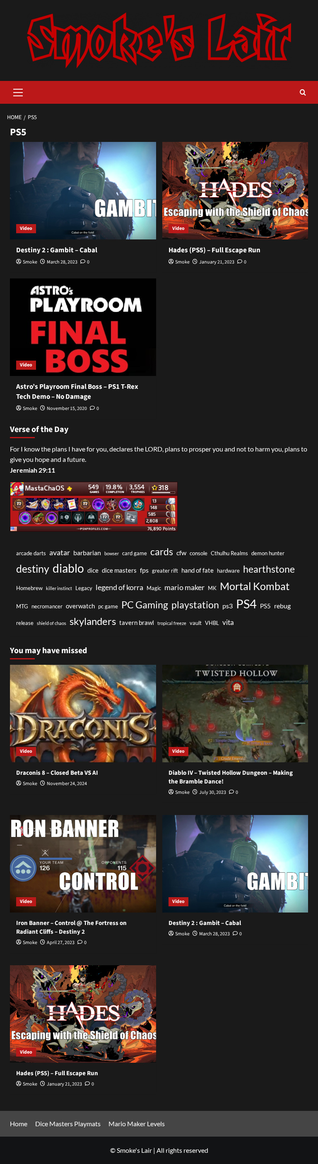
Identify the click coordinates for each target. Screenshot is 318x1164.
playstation (195, 604)
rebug (282, 606)
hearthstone (269, 569)
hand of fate (197, 570)
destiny (32, 568)
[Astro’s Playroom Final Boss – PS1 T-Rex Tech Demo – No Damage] (83, 327)
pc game (108, 606)
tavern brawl (136, 622)
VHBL (212, 623)
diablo (68, 568)
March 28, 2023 (62, 262)
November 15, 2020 (67, 408)
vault (196, 623)
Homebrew (29, 588)
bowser (111, 553)
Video (26, 228)
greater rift (165, 570)
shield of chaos (51, 623)
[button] (18, 91)
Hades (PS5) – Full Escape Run (214, 250)
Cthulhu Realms (229, 553)
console (198, 553)
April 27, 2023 (61, 942)
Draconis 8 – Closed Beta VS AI (57, 773)
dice (93, 570)
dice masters (119, 570)
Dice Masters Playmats (68, 1123)
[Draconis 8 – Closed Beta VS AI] (83, 713)
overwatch (80, 606)
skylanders (93, 621)
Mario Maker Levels (136, 1123)
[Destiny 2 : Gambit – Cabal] (83, 190)
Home (18, 1123)
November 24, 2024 (67, 783)
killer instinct (59, 588)
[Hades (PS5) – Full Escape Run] (235, 190)
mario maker (184, 587)
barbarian (87, 552)
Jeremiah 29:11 (32, 470)
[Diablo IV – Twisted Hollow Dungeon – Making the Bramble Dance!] (235, 713)
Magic (154, 588)
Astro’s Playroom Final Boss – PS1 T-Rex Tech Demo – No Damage (77, 392)
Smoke (30, 262)
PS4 (246, 603)
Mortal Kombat (254, 586)
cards (161, 551)
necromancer (47, 606)
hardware (228, 570)
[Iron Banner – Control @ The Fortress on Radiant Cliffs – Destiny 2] (83, 864)
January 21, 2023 (216, 262)
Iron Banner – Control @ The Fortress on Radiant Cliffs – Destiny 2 (71, 927)
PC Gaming (144, 604)
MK (212, 588)
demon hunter (267, 553)
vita (228, 622)
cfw (181, 552)
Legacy (83, 588)
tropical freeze (171, 623)
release (25, 623)
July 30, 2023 (212, 792)
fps (144, 570)
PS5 (265, 606)
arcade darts (31, 553)
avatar (59, 552)
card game (134, 553)
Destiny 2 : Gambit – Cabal (56, 250)
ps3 (227, 606)
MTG (22, 606)
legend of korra (119, 587)
